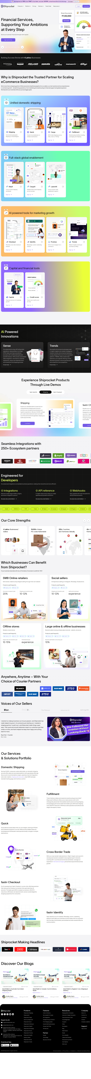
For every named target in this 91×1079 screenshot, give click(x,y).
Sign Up (8, 140)
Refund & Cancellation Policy (84, 1051)
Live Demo (27, 423)
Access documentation (8, 499)
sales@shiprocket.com (8, 1025)
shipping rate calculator (18, 777)
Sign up (71, 250)
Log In (78, 6)
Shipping (7, 587)
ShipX (15, 587)
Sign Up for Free (8, 40)
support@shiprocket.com (9, 1022)
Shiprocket (15, 997)
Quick (64, 587)
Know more (6, 364)
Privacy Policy (66, 1051)
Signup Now (76, 1)
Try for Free (86, 6)
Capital (30, 636)
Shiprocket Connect (7, 986)
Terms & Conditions (57, 1051)
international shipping (59, 861)
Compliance (73, 1051)
